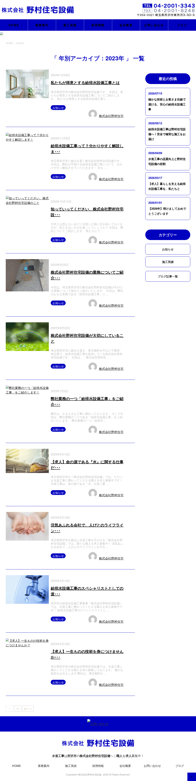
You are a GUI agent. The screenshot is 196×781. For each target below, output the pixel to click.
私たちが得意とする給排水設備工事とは (85, 82)
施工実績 (70, 25)
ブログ (182, 25)
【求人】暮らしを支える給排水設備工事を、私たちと (167, 186)
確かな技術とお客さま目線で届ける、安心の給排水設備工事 (167, 104)
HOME (14, 25)
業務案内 (42, 25)
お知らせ (58, 108)
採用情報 (98, 25)
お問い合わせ (154, 25)
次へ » (28, 709)
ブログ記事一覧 (168, 276)
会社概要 (126, 25)
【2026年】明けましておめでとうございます (167, 211)
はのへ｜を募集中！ (98, 756)
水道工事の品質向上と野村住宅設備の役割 (167, 161)
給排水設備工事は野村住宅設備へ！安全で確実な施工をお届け (167, 134)
